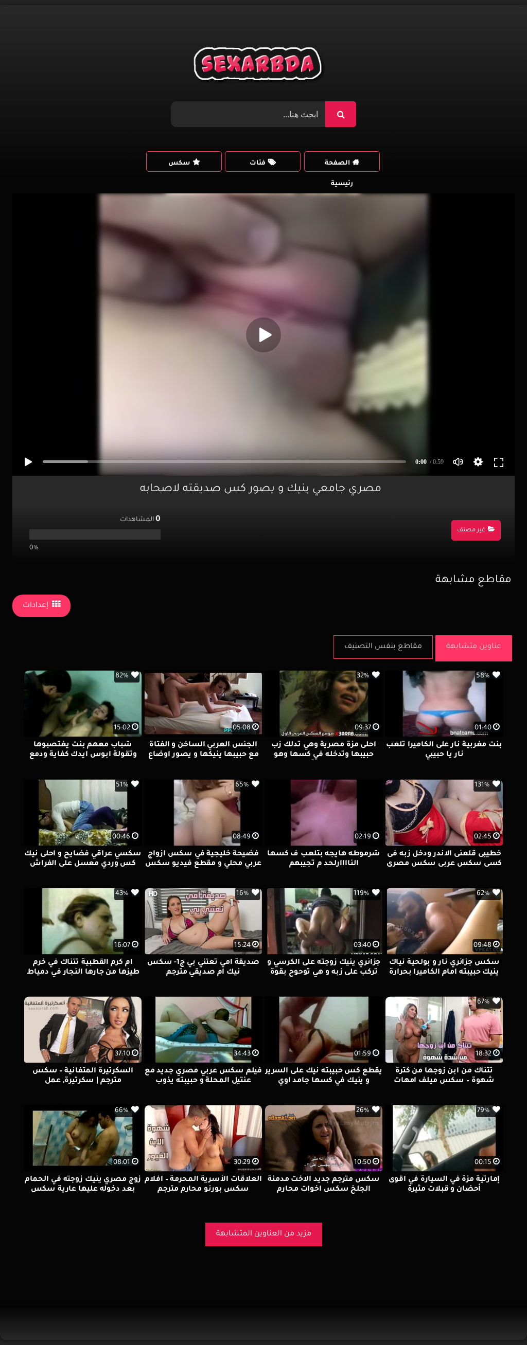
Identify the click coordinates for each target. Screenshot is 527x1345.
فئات (258, 163)
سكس (179, 163)
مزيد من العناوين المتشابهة (263, 1234)
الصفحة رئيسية (339, 166)
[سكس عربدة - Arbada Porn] (259, 66)
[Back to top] (494, 1314)
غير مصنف (471, 530)
